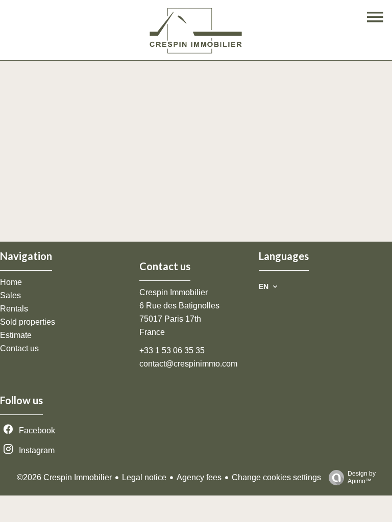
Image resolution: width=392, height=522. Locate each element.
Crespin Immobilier (173, 292)
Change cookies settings (276, 477)
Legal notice (144, 477)
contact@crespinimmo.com (188, 363)
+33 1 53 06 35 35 (172, 350)
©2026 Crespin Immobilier (64, 477)
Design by (362, 477)
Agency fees (199, 477)
